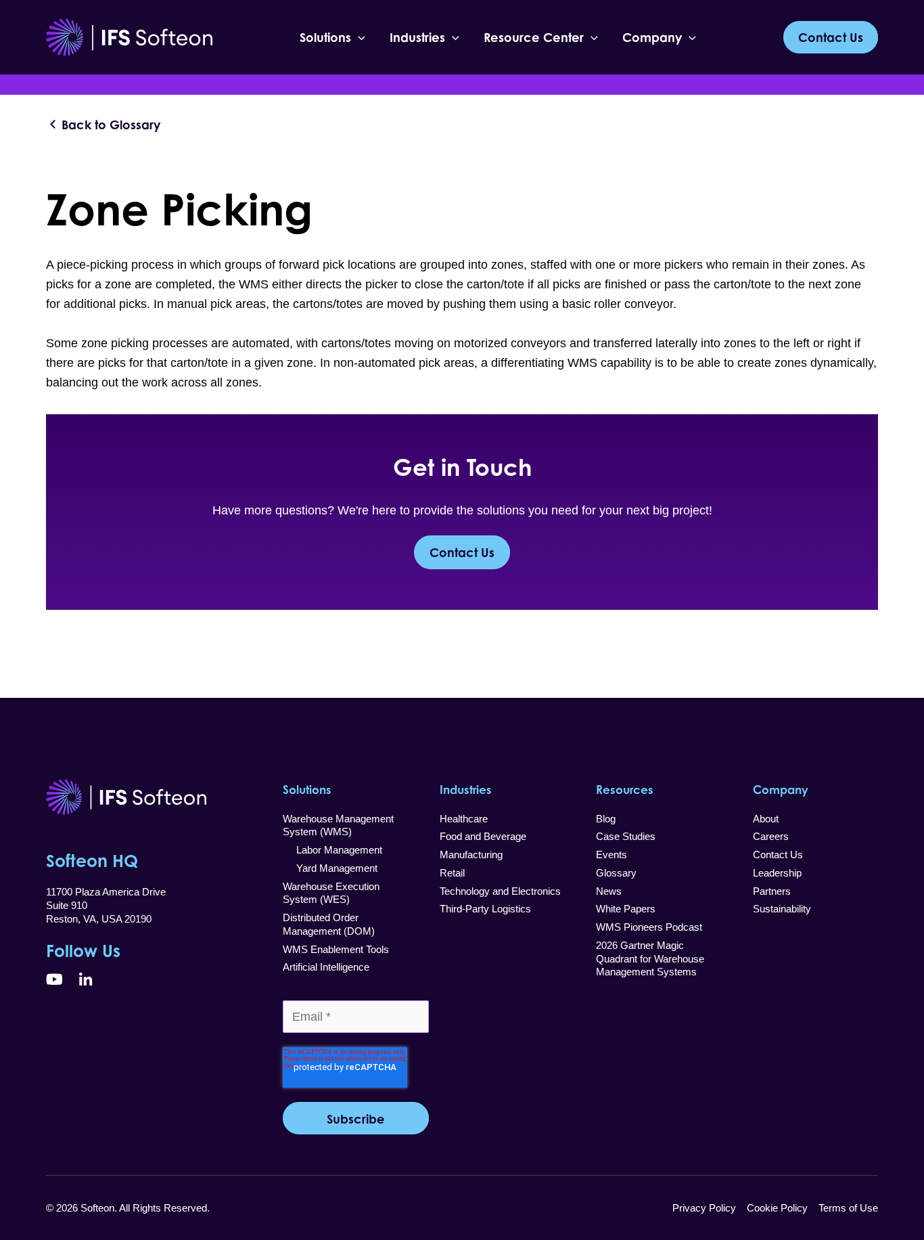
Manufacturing (471, 854)
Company (652, 37)
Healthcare (464, 818)
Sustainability (782, 908)
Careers (771, 836)
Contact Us (462, 552)
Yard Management (330, 868)
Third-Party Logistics (485, 908)
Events (611, 854)
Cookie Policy (777, 1208)
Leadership (777, 873)
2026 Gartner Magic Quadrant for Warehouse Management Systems (650, 958)
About (766, 818)
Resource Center (534, 37)
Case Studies (625, 836)
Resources (624, 789)
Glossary (616, 873)
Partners (772, 891)
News (609, 891)
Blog (606, 818)
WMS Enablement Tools (336, 949)
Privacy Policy (704, 1208)
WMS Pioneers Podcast (649, 927)
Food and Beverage (483, 836)
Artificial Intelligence (326, 967)
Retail (452, 873)
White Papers (625, 908)
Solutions (325, 37)
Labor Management (332, 850)
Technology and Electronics (500, 891)
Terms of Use (848, 1208)
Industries (417, 37)
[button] (358, 37)
